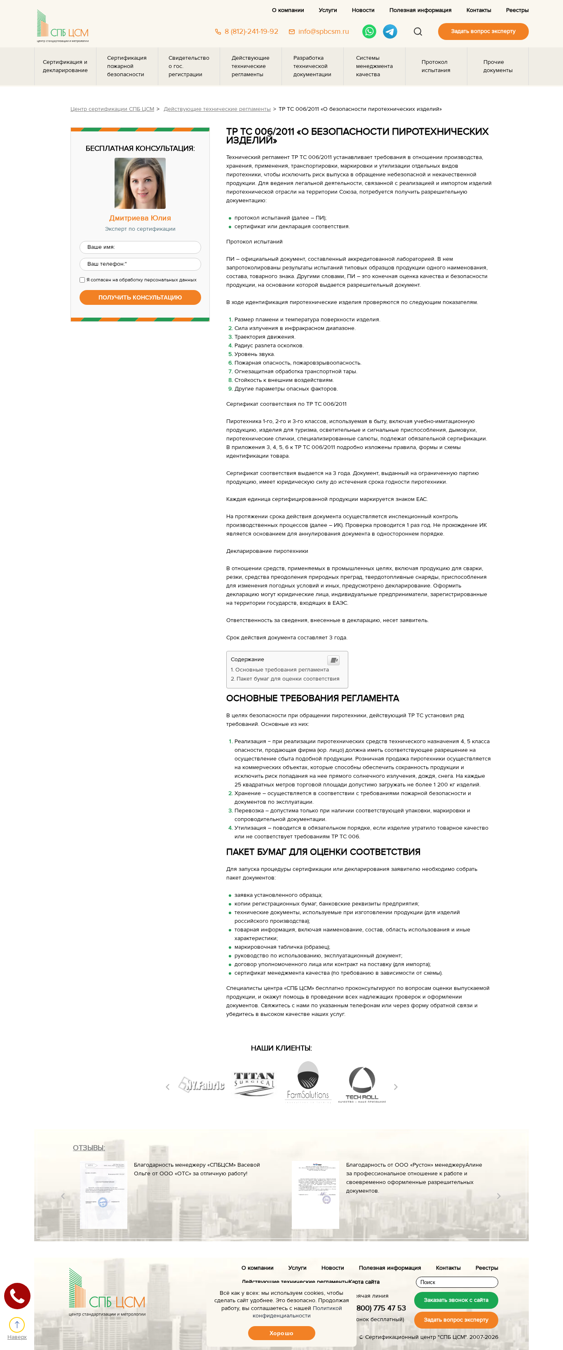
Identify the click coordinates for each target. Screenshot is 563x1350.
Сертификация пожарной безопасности (127, 66)
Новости (363, 10)
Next (396, 1087)
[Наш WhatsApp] (369, 31)
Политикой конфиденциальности (297, 1312)
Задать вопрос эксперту (483, 31)
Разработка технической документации (312, 66)
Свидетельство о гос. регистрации (189, 66)
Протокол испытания (436, 66)
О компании (288, 10)
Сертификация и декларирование (65, 66)
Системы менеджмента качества (374, 66)
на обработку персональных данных (155, 279)
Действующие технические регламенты (251, 66)
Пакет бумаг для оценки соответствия (288, 679)
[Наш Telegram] (390, 31)
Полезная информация (420, 10)
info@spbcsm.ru (323, 31)
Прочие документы (498, 66)
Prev (167, 1087)
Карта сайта (364, 1282)
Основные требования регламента (282, 670)
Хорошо (281, 1333)
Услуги (328, 10)
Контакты (479, 10)
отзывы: (89, 1148)
